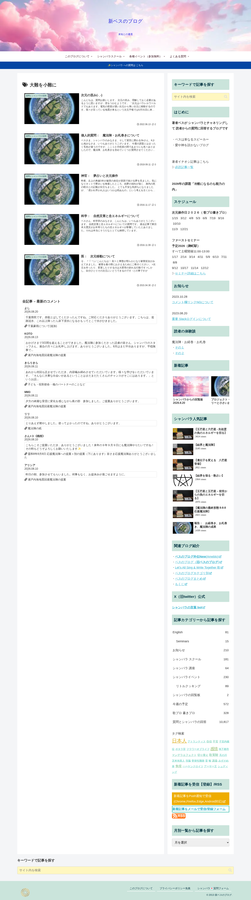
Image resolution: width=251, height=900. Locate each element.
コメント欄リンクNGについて (192, 302)
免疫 (178, 766)
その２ (179, 353)
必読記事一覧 (184, 167)
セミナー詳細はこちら (190, 273)
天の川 (223, 755)
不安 (215, 741)
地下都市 (224, 749)
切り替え (202, 754)
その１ (179, 347)
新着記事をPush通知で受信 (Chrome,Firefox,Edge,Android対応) (198, 798)
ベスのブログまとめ (189, 578)
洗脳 (188, 760)
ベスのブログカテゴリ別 (192, 573)
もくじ (179, 584)
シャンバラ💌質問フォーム (213, 888)
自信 (209, 741)
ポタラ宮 (180, 749)
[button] (226, 97)
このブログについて (141, 888)
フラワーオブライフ (198, 749)
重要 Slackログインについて (191, 319)
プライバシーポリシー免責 (175, 888)
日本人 (179, 740)
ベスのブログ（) (197, 562)
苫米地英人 (178, 760)
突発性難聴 (198, 760)
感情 (214, 749)
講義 (215, 760)
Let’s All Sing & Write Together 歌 (197, 567)
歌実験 (213, 755)
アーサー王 (210, 766)
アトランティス (197, 741)
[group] (191, 392)
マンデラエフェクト (184, 754)
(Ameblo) (196, 556)
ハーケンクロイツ (193, 766)
